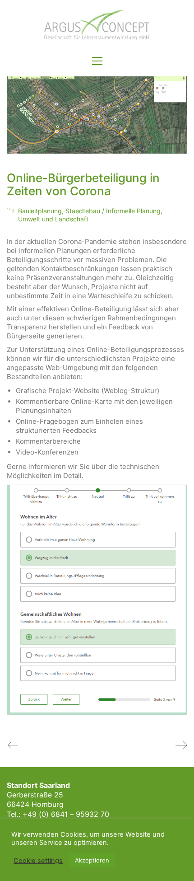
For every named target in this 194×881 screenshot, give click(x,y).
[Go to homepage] (97, 25)
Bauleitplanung (40, 211)
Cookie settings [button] (38, 861)
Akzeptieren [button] (92, 860)
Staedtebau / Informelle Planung (113, 211)
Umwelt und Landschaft (53, 219)
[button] (97, 61)
